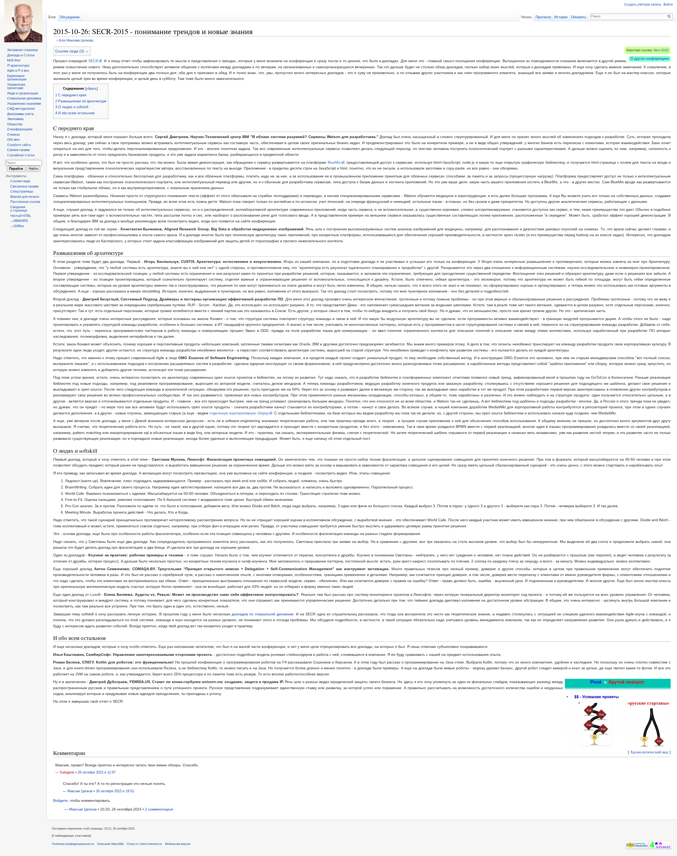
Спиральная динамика (24, 98)
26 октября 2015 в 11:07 (97, 772)
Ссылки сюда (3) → (72, 51)
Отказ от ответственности (144, 843)
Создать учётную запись (642, 4)
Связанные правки (24, 186)
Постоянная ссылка (25, 202)
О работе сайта (19, 145)
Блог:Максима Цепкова (76, 40)
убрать (91, 88)
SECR (93, 61)
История (561, 17)
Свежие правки (18, 150)
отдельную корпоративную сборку (239, 413)
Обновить (578, 17)
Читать (526, 17)
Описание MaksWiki (110, 843)
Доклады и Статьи (21, 55)
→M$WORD (19, 221)
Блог (52, 17)
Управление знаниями (24, 104)
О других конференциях (649, 59)
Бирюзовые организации (16, 77)
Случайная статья (21, 155)
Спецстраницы (21, 191)
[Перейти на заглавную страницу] (23, 21)
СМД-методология (21, 109)
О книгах (13, 134)
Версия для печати (24, 197)
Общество (14, 124)
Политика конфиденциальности (73, 843)
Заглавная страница (22, 50)
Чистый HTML (20, 216)
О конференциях (20, 129)
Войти (668, 4)
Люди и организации (22, 93)
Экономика (15, 119)
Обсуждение (70, 17)
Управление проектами (16, 86)
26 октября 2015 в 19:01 (115, 791)
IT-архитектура (18, 65)
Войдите (60, 800)
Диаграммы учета (20, 114)
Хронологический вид (649, 751)
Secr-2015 (661, 50)
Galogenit (67, 772)
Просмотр (543, 17)
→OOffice (17, 226)
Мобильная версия (177, 843)
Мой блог (14, 60)
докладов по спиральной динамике (263, 614)
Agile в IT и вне (18, 70)
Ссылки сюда (20, 181)
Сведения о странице (18, 209)
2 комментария (159, 809)
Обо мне (13, 139)
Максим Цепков (80, 791)
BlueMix (334, 162)
